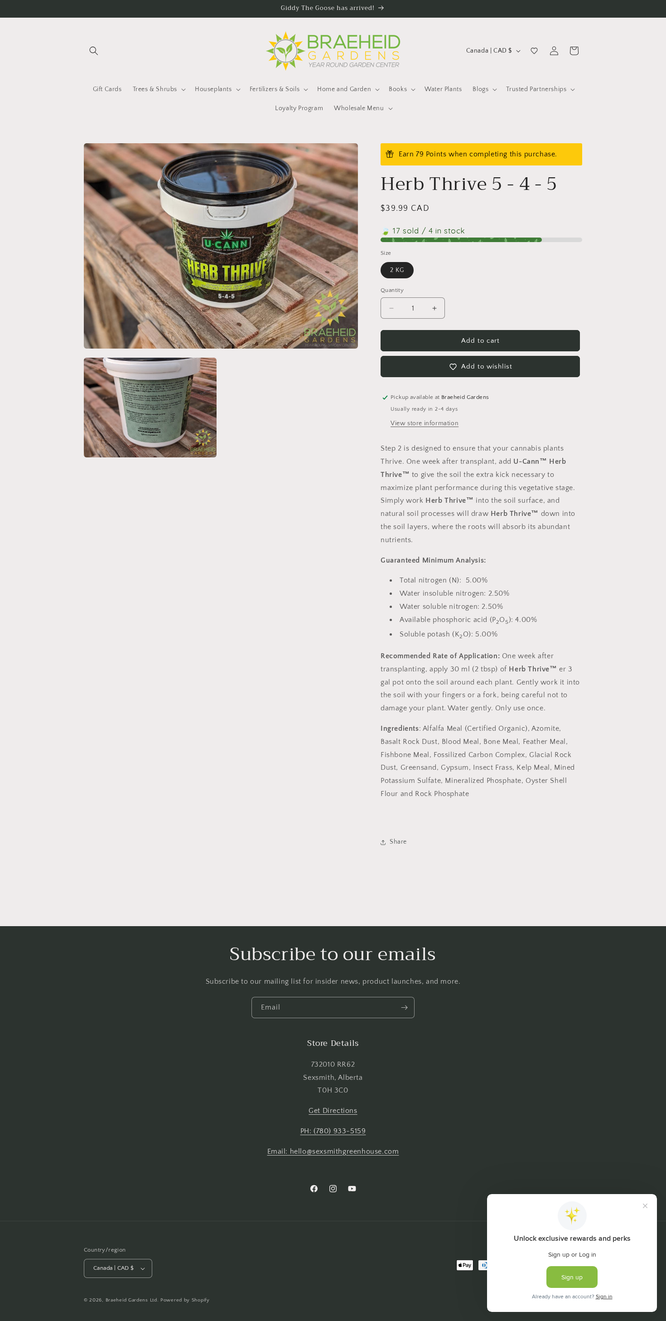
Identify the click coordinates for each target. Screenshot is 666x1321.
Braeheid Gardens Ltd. (132, 1300)
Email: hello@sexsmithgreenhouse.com (333, 1151)
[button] (94, 51)
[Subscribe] (404, 1007)
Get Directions (333, 1111)
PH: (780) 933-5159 (333, 1131)
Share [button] (398, 841)
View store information (424, 423)
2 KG (397, 270)
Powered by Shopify (185, 1300)
